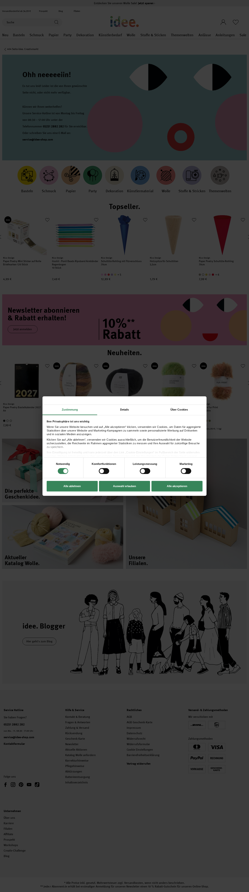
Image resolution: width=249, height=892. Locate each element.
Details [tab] (124, 409)
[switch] (104, 471)
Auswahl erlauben (124, 486)
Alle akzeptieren (177, 486)
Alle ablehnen (72, 486)
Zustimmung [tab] (70, 409)
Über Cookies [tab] (179, 409)
